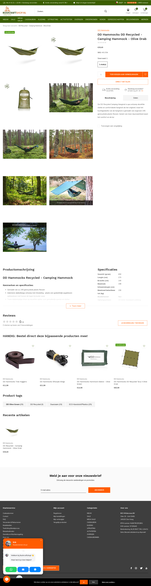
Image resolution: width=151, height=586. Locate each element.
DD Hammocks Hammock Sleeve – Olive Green (93, 383)
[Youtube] (146, 568)
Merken (144, 19)
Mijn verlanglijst (59, 519)
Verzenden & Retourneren (12, 522)
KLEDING (41, 19)
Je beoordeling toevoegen (132, 323)
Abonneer (99, 490)
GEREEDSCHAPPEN (116, 19)
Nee (93, 582)
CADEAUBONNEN (93, 537)
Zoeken (106, 11)
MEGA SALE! (20, 19)
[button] (41, 540)
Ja (83, 582)
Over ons (6, 537)
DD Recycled (36, 404)
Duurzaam (56, 404)
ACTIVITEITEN (66, 19)
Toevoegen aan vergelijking (111, 126)
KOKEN (102, 19)
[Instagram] (136, 568)
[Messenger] (35, 569)
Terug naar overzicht (10, 26)
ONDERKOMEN (91, 19)
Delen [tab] (135, 98)
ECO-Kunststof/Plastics (80, 404)
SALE (13, 19)
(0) (108, 42)
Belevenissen (132, 19)
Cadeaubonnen (8, 513)
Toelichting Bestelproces (11, 528)
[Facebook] (131, 568)
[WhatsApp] (11, 569)
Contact (5, 516)
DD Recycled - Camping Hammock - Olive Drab (12, 447)
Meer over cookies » (108, 582)
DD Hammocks (103, 30)
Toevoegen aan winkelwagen (124, 74)
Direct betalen (123, 82)
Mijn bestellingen (59, 516)
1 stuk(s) (102, 64)
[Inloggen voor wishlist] (145, 74)
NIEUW (6, 19)
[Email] (23, 569)
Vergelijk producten (60, 522)
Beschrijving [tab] (110, 98)
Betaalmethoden (8, 531)
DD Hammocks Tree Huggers (15, 382)
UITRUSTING (53, 19)
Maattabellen (7, 525)
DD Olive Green (14, 404)
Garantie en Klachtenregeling (13, 534)
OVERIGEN (79, 19)
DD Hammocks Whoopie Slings (52, 382)
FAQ (4, 519)
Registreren (58, 513)
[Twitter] (141, 568)
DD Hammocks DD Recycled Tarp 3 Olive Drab (130, 383)
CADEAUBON (30, 19)
